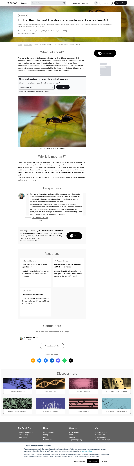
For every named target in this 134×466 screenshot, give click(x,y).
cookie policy (87, 451)
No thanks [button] (104, 461)
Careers (72, 437)
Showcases (28, 45)
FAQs (45, 437)
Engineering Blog (75, 440)
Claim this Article (52, 346)
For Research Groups (102, 440)
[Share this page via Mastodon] (58, 360)
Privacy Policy (23, 435)
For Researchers (100, 432)
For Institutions (100, 437)
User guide (47, 435)
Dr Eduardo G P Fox (40, 218)
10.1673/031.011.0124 (28, 33)
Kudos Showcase (100, 442)
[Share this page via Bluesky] (39, 360)
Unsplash (61, 148)
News (71, 435)
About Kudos (74, 432)
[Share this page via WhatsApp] (64, 360)
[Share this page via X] (70, 360)
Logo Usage (22, 437)
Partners (72, 442)
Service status (48, 432)
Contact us (47, 440)
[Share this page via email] (33, 360)
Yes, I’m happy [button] (93, 461)
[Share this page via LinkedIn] (52, 360)
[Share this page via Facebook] (45, 360)
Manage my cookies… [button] (80, 461)
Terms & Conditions (25, 432)
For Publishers (99, 435)
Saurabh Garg (51, 148)
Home (20, 45)
